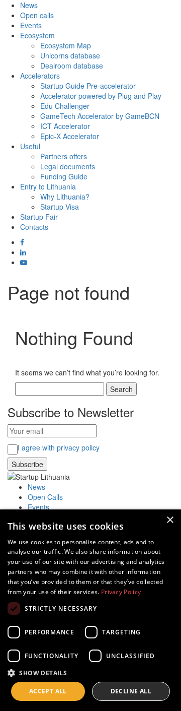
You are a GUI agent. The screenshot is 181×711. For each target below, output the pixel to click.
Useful (30, 146)
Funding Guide (63, 176)
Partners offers (63, 156)
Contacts (34, 227)
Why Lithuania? (64, 196)
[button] (90, 672)
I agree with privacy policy (59, 447)
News (29, 5)
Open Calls (45, 497)
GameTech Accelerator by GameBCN (99, 116)
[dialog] (90, 610)
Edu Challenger (64, 106)
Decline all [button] (131, 691)
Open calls (37, 15)
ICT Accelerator (65, 126)
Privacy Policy (121, 592)
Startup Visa (59, 207)
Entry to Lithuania (48, 186)
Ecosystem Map (65, 45)
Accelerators (40, 76)
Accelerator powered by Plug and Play (100, 96)
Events (31, 25)
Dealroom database (71, 65)
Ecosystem (37, 35)
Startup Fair (39, 217)
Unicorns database (70, 55)
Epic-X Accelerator (69, 136)
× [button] (169, 520)
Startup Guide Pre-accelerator (88, 86)
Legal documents (67, 166)
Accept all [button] (48, 691)
